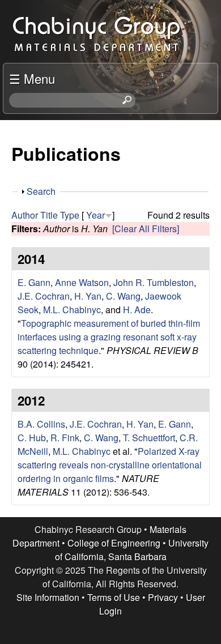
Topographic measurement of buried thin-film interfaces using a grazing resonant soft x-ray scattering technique (109, 337)
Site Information (47, 597)
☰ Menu (32, 78)
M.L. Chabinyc (72, 309)
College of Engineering (113, 542)
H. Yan (87, 295)
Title (49, 214)
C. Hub (32, 437)
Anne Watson (82, 282)
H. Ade (137, 309)
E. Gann (34, 282)
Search (41, 191)
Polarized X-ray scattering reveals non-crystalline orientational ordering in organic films (110, 465)
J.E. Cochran (44, 295)
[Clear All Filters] (145, 228)
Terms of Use (113, 597)
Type (69, 214)
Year (95, 214)
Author (24, 214)
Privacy (163, 597)
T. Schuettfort (149, 437)
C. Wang (123, 295)
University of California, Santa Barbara (132, 549)
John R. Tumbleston (153, 282)
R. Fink (64, 437)
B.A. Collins (41, 423)
